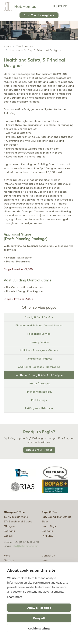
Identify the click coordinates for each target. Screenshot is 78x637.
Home (7, 46)
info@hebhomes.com (25, 545)
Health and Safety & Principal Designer (39, 375)
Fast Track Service (39, 333)
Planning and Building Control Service (39, 325)
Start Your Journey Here (39, 15)
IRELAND (63, 6)
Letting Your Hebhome (39, 408)
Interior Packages (39, 383)
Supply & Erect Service (39, 317)
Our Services (24, 46)
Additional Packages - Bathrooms (39, 366)
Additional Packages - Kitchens (39, 350)
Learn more (14, 597)
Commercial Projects (39, 358)
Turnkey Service (39, 342)
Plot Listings (39, 399)
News (45, 560)
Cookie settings (39, 628)
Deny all (39, 618)
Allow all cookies (39, 608)
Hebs (25, 6)
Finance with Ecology (39, 391)
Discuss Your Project (39, 449)
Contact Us (48, 555)
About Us (9, 560)
